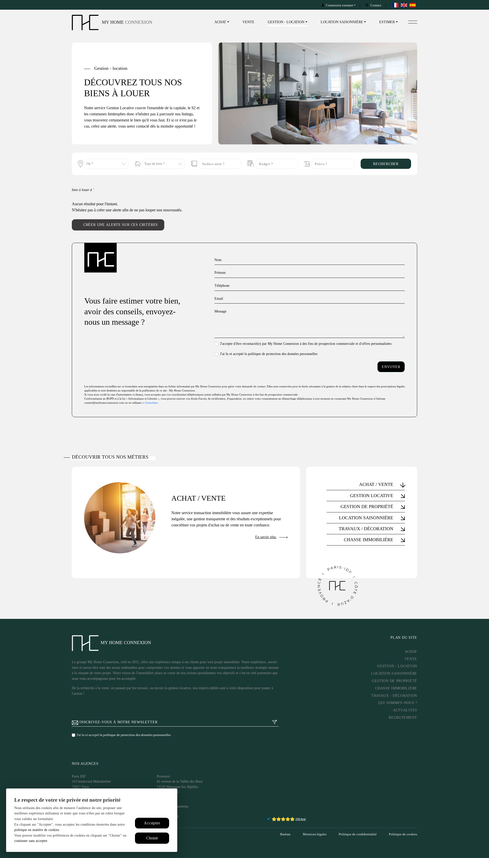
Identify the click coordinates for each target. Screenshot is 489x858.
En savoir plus (266, 537)
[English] (404, 5)
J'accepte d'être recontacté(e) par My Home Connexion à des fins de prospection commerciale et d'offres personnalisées (305, 344)
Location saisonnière (394, 673)
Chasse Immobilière (396, 688)
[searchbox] (104, 164)
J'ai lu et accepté (268, 354)
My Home (126, 22)
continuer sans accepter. (31, 841)
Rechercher (386, 164)
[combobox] (106, 164)
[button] (366, 484)
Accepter (152, 823)
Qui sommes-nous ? (397, 703)
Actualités (405, 710)
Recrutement (403, 717)
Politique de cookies (403, 834)
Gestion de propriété (394, 681)
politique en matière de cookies (36, 830)
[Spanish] (413, 5)
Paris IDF (79, 776)
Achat (411, 651)
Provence (163, 776)
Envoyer (391, 367)
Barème (285, 834)
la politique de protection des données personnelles (280, 354)
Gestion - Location (397, 666)
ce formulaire (150, 402)
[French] (395, 5)
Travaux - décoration (394, 695)
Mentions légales (315, 834)
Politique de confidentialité (358, 834)
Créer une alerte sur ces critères (120, 225)
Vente (248, 22)
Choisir (152, 838)
